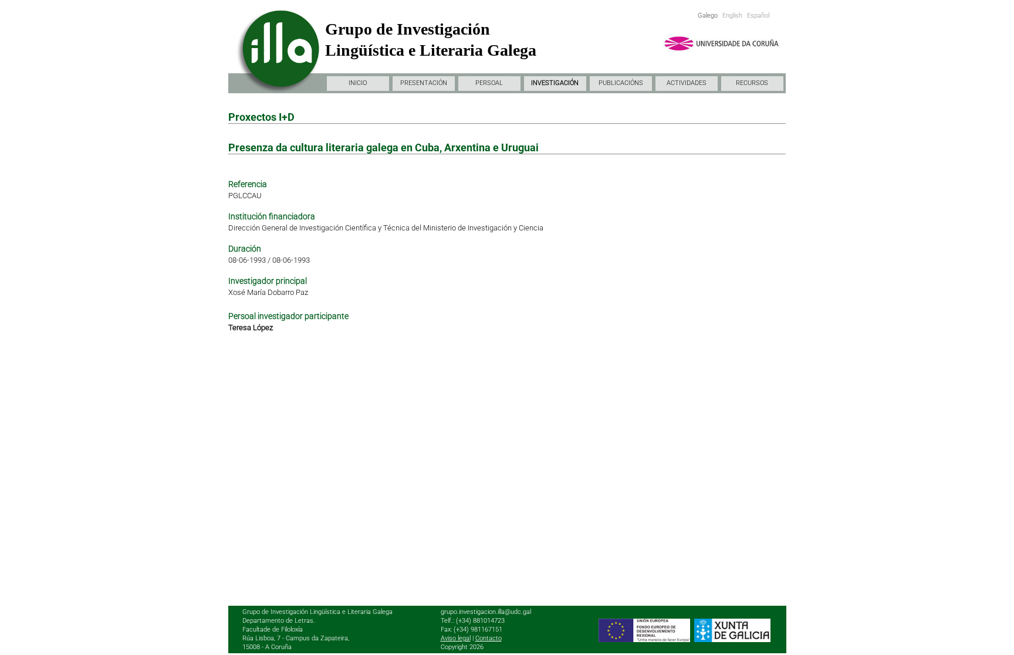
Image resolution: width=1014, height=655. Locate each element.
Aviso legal (456, 638)
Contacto (488, 638)
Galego (708, 15)
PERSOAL (489, 83)
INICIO (358, 83)
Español (758, 15)
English (732, 15)
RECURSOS (752, 83)
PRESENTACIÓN (423, 83)
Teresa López (250, 327)
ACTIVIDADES (687, 83)
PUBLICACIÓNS (621, 83)
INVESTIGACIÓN (555, 83)
